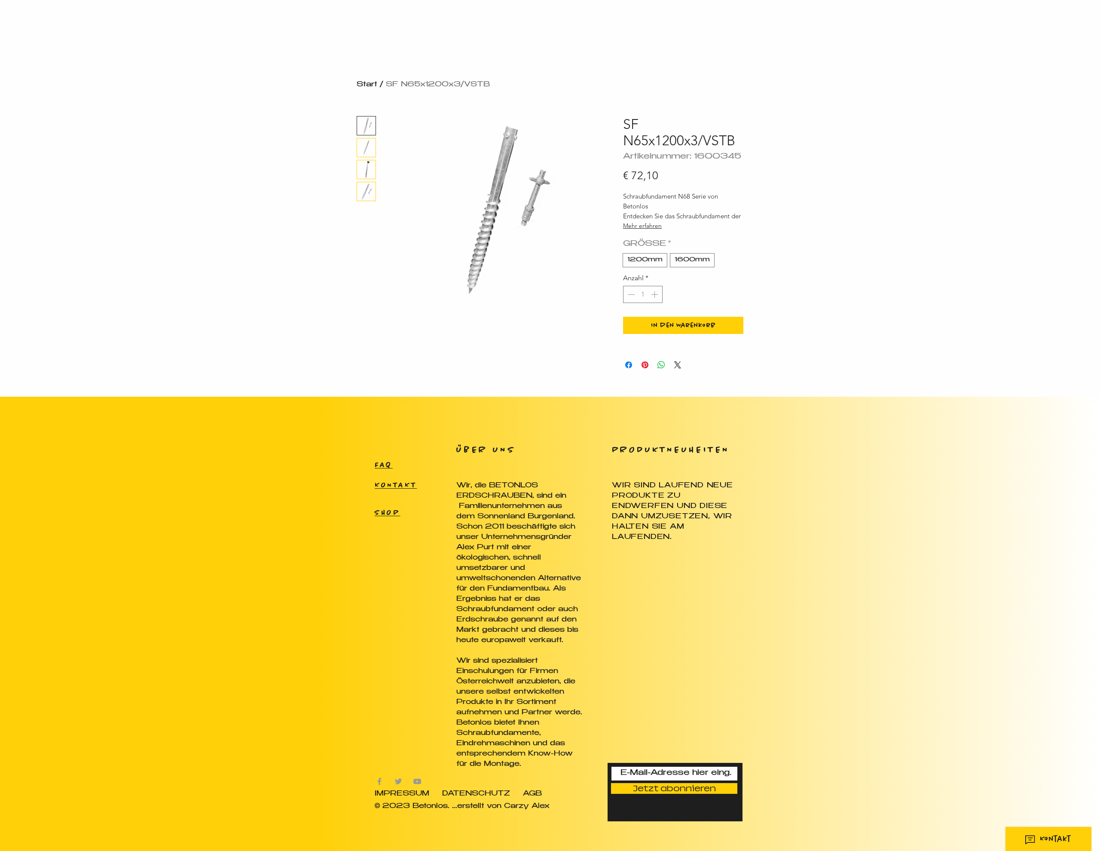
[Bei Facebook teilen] (628, 365)
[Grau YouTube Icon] (417, 781)
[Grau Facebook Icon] (379, 781)
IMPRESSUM (402, 794)
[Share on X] (677, 365)
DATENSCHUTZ (476, 794)
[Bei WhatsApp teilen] (661, 365)
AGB (532, 794)
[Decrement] (630, 294)
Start (367, 85)
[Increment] (655, 294)
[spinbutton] (642, 294)
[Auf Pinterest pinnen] (645, 365)
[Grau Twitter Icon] (398, 781)
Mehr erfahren (642, 226)
